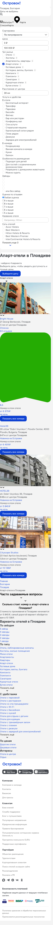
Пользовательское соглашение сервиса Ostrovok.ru (20, 834)
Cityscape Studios (9, 552)
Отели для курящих (10, 719)
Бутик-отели (6, 684)
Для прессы (7, 797)
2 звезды (4, 638)
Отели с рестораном (10, 700)
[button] (25, 11)
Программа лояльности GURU (16, 840)
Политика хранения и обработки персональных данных (24, 911)
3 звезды (4, 635)
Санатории (5, 678)
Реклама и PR (8, 875)
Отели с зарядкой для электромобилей (20, 731)
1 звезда (4, 641)
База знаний (8, 807)
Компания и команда (11, 785)
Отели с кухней (8, 713)
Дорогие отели (8, 744)
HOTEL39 (4, 490)
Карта (11, 25)
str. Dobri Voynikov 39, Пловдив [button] (16, 493)
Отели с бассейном (10, 710)
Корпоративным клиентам (14, 862)
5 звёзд (4, 628)
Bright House (6, 318)
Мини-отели (6, 654)
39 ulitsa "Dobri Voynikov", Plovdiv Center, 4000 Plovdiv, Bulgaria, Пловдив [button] (24, 431)
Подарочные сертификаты (14, 844)
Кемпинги (5, 672)
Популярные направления (14, 820)
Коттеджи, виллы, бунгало (13, 669)
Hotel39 (4, 426)
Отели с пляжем (8, 725)
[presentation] (25, 34)
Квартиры (5, 660)
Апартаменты (7, 657)
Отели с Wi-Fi (7, 706)
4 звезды (4, 631)
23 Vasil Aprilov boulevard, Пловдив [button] (18, 555)
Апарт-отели (6, 663)
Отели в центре (8, 754)
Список (4, 25)
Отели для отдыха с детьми (14, 716)
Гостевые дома (7, 666)
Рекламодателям (10, 871)
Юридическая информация (14, 824)
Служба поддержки (11, 812)
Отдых (3, 757)
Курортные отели (9, 681)
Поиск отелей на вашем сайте (16, 866)
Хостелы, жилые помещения (15, 650)
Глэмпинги (5, 675)
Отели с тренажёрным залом (15, 722)
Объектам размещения (12, 854)
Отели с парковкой (10, 697)
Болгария (5, 584)
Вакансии (6, 793)
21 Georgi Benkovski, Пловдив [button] (15, 321)
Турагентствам (8, 858)
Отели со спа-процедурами (14, 703)
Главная (4, 581)
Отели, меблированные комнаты (17, 647)
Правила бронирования (13, 828)
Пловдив (4, 587)
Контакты (6, 789)
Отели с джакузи (8, 728)
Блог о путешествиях (12, 816)
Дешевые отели (8, 747)
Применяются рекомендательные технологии (23, 916)
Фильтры (7, 22)
